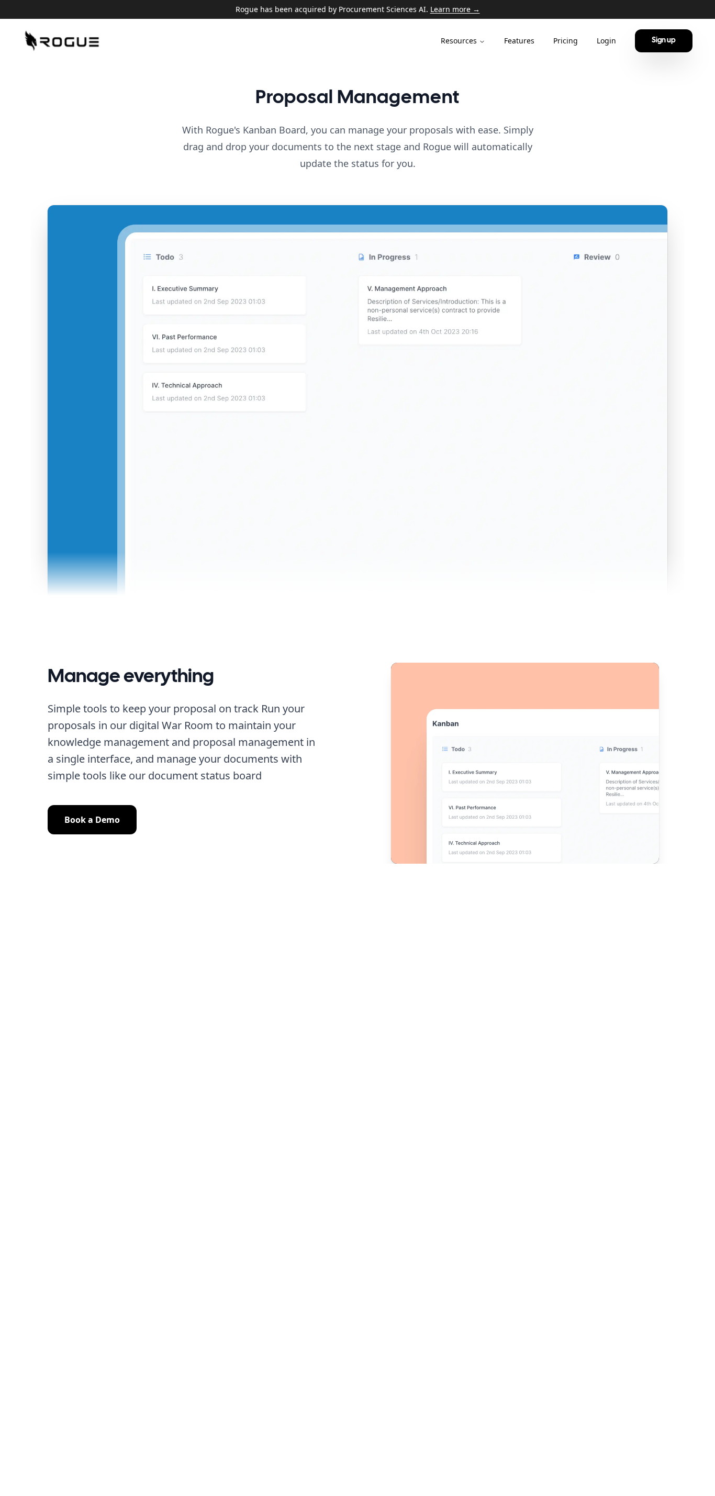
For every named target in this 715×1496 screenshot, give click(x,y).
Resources (459, 41)
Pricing (565, 41)
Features (519, 41)
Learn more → (455, 9)
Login (606, 41)
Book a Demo (92, 819)
